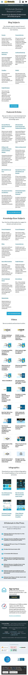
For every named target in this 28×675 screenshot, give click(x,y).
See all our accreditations (15, 615)
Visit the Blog (14, 106)
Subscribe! (14, 597)
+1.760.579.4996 (16, 633)
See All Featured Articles (14, 212)
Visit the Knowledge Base (14, 313)
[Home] (5, 5)
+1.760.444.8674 (13, 632)
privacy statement (11, 670)
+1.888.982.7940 (14, 634)
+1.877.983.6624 (6, 633)
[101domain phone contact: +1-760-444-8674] (20, 2)
